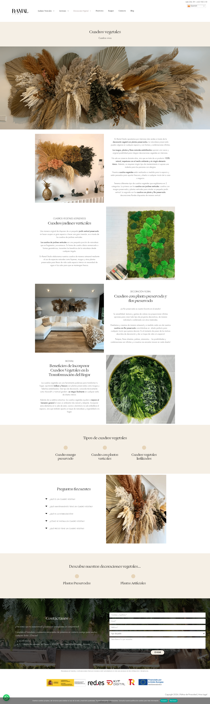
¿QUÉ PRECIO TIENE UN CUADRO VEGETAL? (67, 528)
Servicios (62, 11)
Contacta (122, 11)
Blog (132, 11)
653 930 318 (202, 2)
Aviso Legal (202, 694)
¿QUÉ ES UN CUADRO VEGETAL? (62, 499)
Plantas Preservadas (77, 583)
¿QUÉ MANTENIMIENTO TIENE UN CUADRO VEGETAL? (71, 506)
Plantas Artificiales (133, 583)
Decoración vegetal (81, 11)
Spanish (193, 6)
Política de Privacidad (188, 694)
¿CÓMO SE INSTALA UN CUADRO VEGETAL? (67, 521)
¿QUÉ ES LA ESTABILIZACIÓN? (61, 514)
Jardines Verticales (45, 11)
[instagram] (197, 11)
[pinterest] (192, 11)
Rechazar (173, 700)
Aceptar (164, 700)
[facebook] (188, 11)
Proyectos (100, 11)
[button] (74, 499)
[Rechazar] (207, 701)
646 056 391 (191, 2)
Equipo (111, 11)
